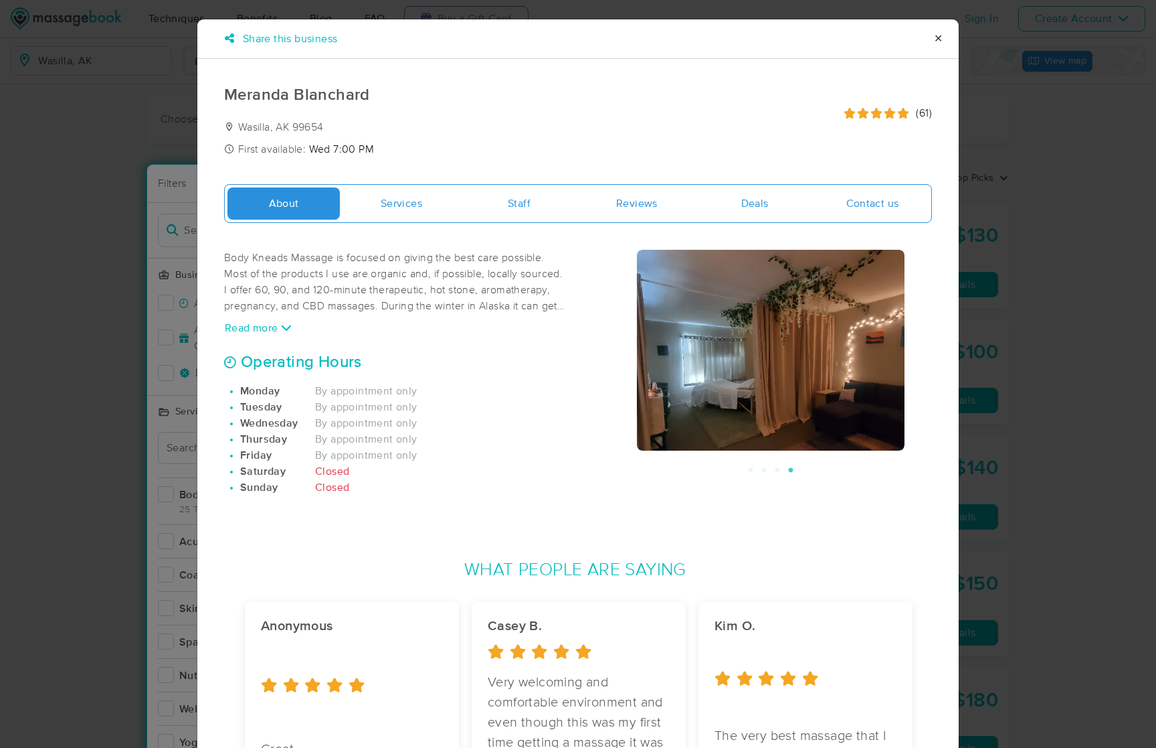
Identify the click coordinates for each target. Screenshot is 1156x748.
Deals (755, 203)
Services (401, 203)
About (284, 203)
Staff (519, 203)
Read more (253, 328)
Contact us (872, 203)
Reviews (637, 203)
